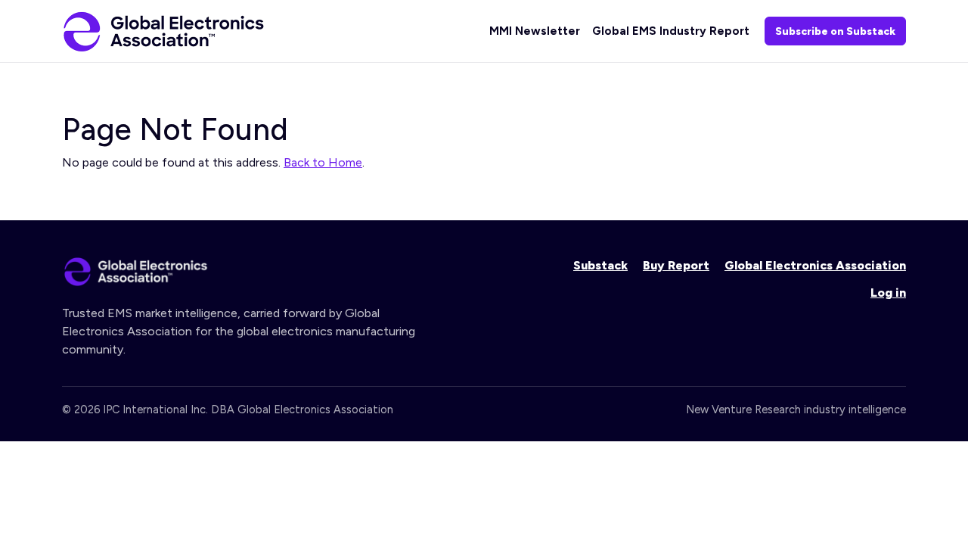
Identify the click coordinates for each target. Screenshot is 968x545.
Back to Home (323, 162)
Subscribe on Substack (835, 31)
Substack (600, 265)
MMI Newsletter (534, 31)
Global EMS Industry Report (670, 31)
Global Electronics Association (815, 265)
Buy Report (676, 265)
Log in (888, 292)
